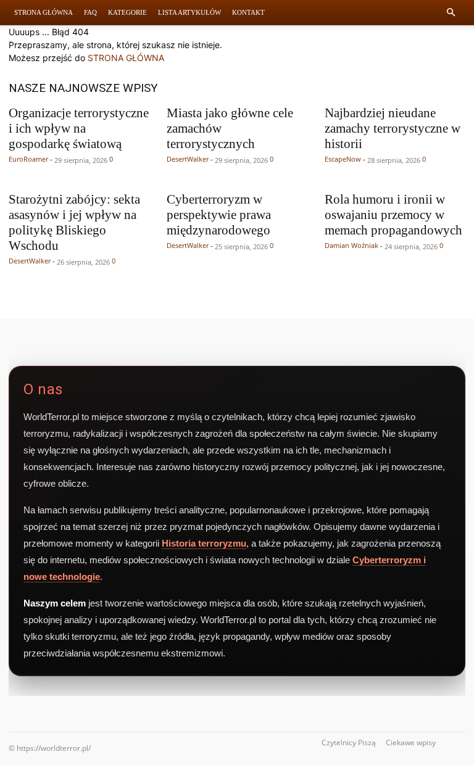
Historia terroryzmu (204, 543)
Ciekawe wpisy (411, 742)
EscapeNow (343, 158)
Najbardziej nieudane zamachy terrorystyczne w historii (392, 128)
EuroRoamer (28, 158)
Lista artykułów (189, 12)
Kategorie (127, 12)
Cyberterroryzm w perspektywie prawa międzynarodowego (219, 215)
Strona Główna (43, 12)
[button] (450, 13)
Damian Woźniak (351, 245)
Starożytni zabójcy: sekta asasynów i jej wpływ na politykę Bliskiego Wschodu (74, 222)
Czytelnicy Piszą (349, 742)
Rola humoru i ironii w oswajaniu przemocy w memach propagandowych (393, 215)
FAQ (90, 12)
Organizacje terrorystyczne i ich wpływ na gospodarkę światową (79, 128)
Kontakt (248, 12)
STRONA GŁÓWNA (126, 57)
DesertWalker (188, 158)
